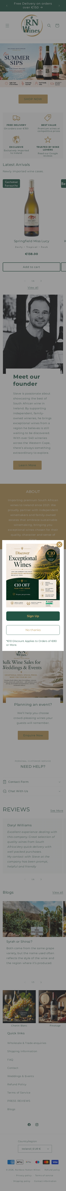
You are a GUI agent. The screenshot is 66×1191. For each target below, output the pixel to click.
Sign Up (33, 616)
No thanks (33, 630)
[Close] (59, 544)
